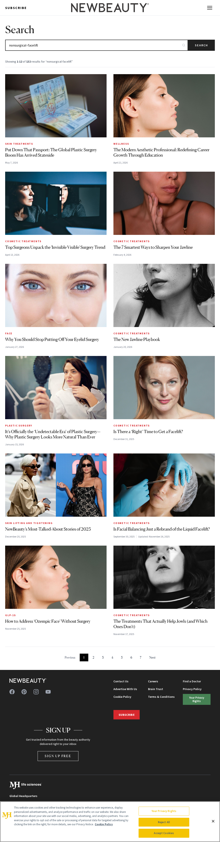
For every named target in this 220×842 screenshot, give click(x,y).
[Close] (213, 821)
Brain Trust (155, 689)
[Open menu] (210, 8)
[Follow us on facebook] (12, 691)
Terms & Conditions (161, 697)
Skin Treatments (19, 143)
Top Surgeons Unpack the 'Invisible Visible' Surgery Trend (55, 247)
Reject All (164, 822)
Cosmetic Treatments (23, 241)
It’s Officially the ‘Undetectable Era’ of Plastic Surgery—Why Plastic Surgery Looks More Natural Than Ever (53, 434)
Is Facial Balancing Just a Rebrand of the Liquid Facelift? (161, 529)
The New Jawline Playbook (136, 339)
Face (8, 333)
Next (152, 657)
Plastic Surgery (18, 425)
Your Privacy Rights (196, 699)
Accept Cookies (164, 833)
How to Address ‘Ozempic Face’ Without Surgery (47, 621)
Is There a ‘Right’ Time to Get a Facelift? (148, 431)
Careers (153, 681)
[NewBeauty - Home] (110, 7)
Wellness (121, 143)
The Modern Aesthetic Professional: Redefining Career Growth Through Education (161, 152)
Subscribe (16, 8)
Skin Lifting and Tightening (29, 523)
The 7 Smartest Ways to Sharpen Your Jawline (153, 247)
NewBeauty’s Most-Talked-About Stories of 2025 (48, 529)
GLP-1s (10, 615)
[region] (110, 821)
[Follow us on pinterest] (24, 691)
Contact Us (120, 681)
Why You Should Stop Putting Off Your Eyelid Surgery (52, 339)
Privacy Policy (192, 689)
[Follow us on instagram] (36, 691)
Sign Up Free (58, 756)
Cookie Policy (122, 697)
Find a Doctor (192, 681)
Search (201, 45)
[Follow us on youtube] (48, 691)
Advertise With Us (125, 689)
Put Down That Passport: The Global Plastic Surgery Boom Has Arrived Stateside (51, 152)
